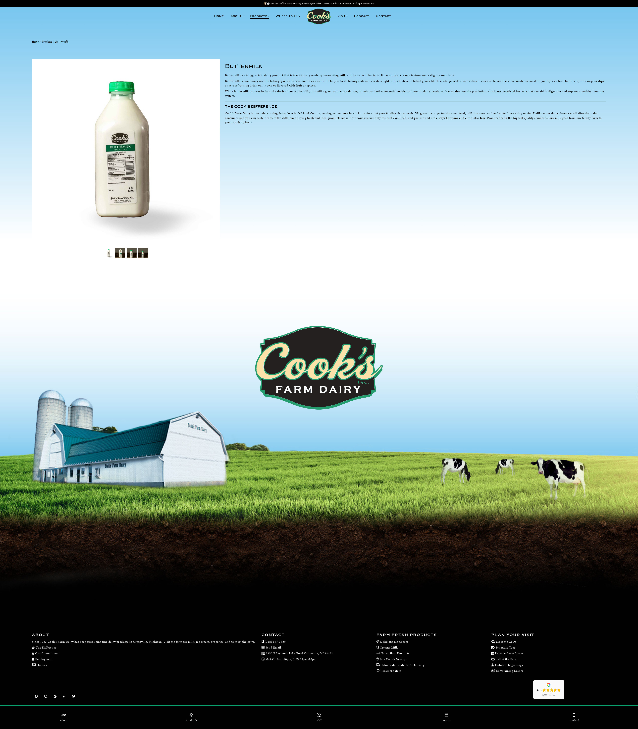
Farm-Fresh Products (406, 635)
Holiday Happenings (509, 665)
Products (191, 720)
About (40, 635)
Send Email (273, 647)
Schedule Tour (506, 647)
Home (35, 41)
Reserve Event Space (509, 653)
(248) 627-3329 (275, 642)
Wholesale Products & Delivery (403, 665)
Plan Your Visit (512, 635)
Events (447, 720)
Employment (43, 659)
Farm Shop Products (395, 653)
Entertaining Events (509, 671)
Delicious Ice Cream (394, 642)
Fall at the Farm (507, 659)
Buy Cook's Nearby (393, 659)
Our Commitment (47, 653)
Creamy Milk (389, 647)
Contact (273, 635)
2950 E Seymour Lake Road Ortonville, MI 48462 (299, 653)
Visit (319, 720)
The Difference (45, 647)
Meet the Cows (506, 642)
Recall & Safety (390, 671)
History (41, 665)
